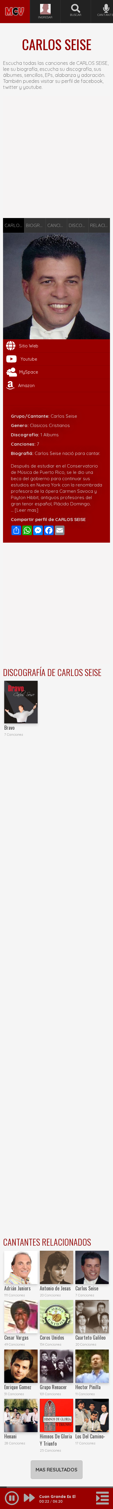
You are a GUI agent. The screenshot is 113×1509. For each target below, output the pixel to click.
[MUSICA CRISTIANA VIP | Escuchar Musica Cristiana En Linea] (15, 2)
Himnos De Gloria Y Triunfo (56, 1440)
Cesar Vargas (16, 1337)
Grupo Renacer (53, 1387)
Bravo (9, 727)
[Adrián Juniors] (21, 1267)
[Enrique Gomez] (21, 1366)
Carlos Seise (86, 1288)
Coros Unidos (52, 1337)
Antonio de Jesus (55, 1288)
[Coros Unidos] (56, 1316)
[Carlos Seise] (92, 1267)
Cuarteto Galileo (90, 1337)
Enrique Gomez (17, 1387)
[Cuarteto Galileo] (92, 1316)
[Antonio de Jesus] (56, 1267)
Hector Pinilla (88, 1387)
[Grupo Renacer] (56, 1366)
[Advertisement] (56, 157)
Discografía (79, 225)
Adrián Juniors (17, 1288)
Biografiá (36, 225)
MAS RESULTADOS (56, 1470)
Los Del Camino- (90, 1436)
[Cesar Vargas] (21, 1316)
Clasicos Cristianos (50, 425)
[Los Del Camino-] (92, 1415)
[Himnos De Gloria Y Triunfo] (56, 1415)
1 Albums (49, 435)
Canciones (57, 225)
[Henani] (21, 1415)
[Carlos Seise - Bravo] (21, 702)
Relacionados (100, 225)
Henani (10, 1436)
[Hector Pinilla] (92, 1366)
